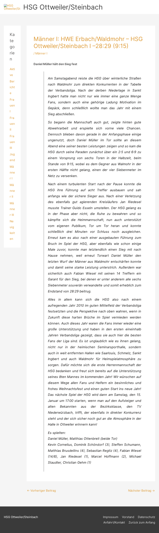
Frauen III (12, 142)
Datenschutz (146, 517)
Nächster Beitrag (141, 490)
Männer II (12, 190)
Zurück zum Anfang (142, 522)
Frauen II (12, 123)
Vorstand (128, 517)
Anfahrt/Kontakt (114, 522)
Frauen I (12, 105)
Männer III (12, 209)
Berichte (12, 87)
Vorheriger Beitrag (41, 490)
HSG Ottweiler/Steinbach (63, 7)
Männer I (12, 172)
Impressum (110, 517)
